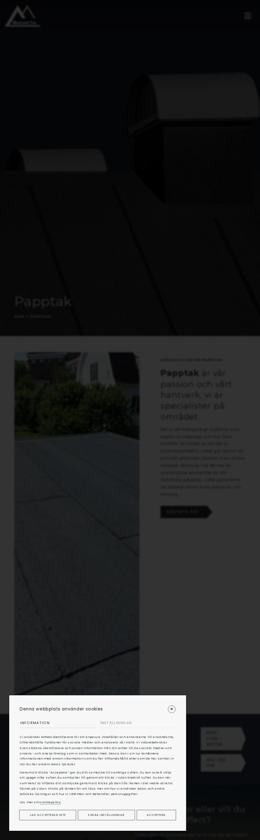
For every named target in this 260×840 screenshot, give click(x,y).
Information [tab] (34, 722)
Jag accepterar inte (47, 815)
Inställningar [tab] (116, 722)
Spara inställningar (106, 815)
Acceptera (156, 815)
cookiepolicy (50, 802)
